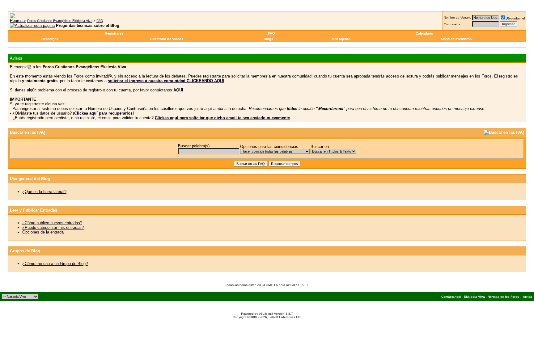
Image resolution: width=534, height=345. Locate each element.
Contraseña (452, 24)
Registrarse (114, 33)
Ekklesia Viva (474, 296)
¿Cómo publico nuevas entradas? (52, 223)
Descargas (49, 39)
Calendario (424, 33)
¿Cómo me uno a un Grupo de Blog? (55, 263)
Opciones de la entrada (43, 232)
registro (505, 76)
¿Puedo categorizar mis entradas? (53, 227)
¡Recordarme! (515, 18)
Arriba (527, 296)
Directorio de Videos (166, 39)
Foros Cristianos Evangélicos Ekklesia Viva (59, 21)
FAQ (99, 21)
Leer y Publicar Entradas (33, 210)
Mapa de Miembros (456, 39)
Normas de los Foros (503, 296)
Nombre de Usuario (457, 17)
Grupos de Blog (25, 251)
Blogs (268, 39)
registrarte (212, 76)
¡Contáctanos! (450, 296)
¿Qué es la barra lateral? (44, 191)
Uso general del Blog (30, 178)
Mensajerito (341, 39)
